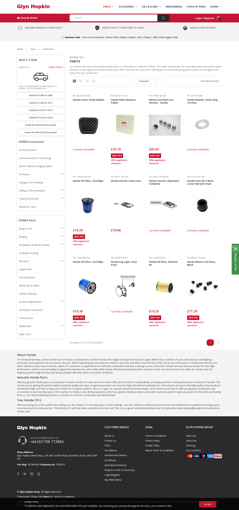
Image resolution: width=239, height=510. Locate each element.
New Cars (191, 435)
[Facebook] (18, 474)
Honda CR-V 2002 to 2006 (41, 95)
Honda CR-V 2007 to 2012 (41, 102)
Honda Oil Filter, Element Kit (163, 263)
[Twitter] (24, 474)
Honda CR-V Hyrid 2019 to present (40, 125)
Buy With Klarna (113, 479)
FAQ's (108, 445)
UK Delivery (111, 450)
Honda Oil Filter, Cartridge (88, 180)
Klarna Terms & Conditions (159, 450)
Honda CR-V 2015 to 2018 (41, 117)
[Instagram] (31, 474)
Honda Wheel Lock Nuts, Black (201, 263)
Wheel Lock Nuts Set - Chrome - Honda (162, 101)
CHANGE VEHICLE (55, 67)
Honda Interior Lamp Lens (126, 180)
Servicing (190, 445)
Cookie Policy (152, 445)
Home (20, 49)
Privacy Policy (152, 440)
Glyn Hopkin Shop (30, 491)
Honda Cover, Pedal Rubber (88, 99)
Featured (143, 81)
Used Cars (191, 440)
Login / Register (204, 18)
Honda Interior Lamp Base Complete (164, 182)
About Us (109, 435)
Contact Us (110, 440)
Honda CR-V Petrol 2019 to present (41, 132)
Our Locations (193, 450)
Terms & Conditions (155, 435)
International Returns (116, 465)
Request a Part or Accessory (119, 470)
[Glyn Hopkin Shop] (41, 6)
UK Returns (110, 460)
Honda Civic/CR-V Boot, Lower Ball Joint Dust (200, 182)
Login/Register (112, 474)
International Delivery (116, 455)
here (46, 496)
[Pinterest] (38, 474)
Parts (33, 49)
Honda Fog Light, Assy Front (124, 263)
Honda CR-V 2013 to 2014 (41, 110)
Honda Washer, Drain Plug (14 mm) (202, 101)
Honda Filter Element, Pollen (123, 101)
